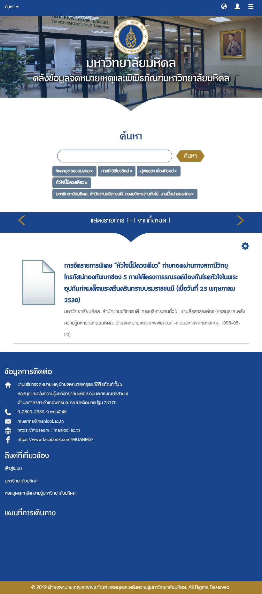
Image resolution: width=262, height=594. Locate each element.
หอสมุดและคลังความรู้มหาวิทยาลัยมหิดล (40, 493)
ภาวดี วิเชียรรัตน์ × (116, 171)
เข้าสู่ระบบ (13, 469)
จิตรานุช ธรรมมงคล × (74, 171)
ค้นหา (190, 156)
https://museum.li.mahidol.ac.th (49, 430)
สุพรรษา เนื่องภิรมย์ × (158, 171)
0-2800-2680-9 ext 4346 (42, 412)
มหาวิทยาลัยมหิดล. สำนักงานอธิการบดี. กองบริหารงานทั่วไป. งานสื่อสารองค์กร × (125, 194)
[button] (224, 6)
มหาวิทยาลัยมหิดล (21, 481)
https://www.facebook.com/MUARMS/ (55, 439)
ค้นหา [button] (10, 7)
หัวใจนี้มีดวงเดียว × (71, 182)
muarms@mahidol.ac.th (41, 421)
